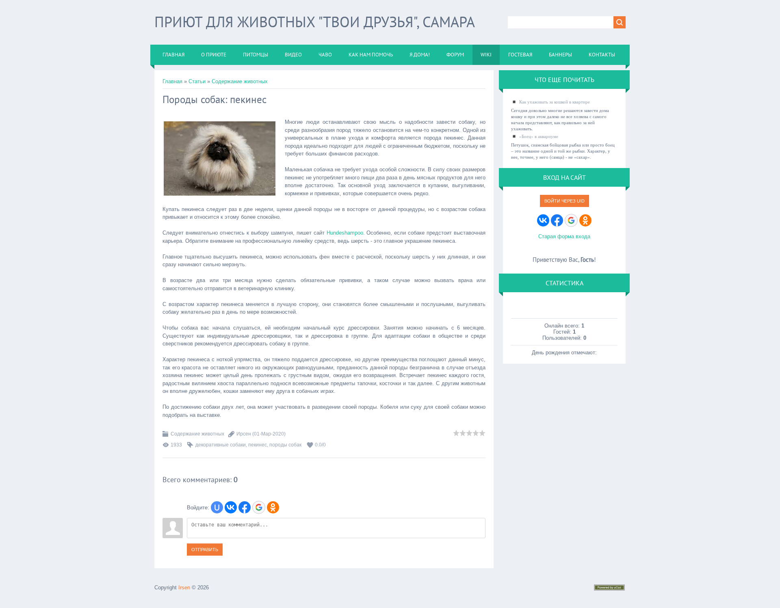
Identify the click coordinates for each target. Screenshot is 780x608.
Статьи (197, 81)
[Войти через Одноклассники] (273, 507)
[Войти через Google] (258, 507)
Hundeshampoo (345, 233)
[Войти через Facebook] (244, 507)
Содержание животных (240, 81)
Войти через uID (564, 200)
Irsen (184, 587)
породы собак (285, 445)
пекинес (257, 445)
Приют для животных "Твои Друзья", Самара (314, 21)
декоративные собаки (220, 445)
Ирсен (243, 434)
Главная (172, 81)
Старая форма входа (564, 236)
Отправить (204, 549)
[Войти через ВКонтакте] (231, 507)
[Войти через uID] (217, 507)
